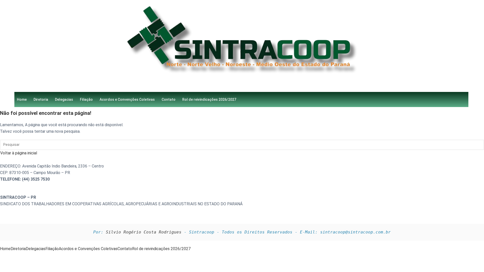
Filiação (86, 99)
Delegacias (64, 99)
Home (22, 99)
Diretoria (41, 99)
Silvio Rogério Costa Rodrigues (144, 232)
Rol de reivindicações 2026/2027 (209, 99)
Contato (168, 99)
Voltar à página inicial (18, 153)
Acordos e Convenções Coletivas (127, 99)
